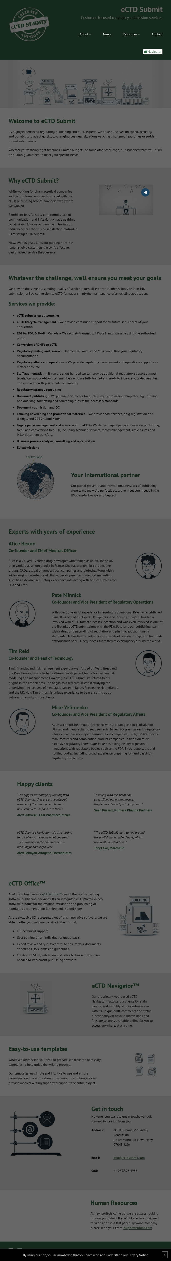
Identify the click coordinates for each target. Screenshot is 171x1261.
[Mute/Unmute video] (145, 192)
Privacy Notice (138, 1255)
